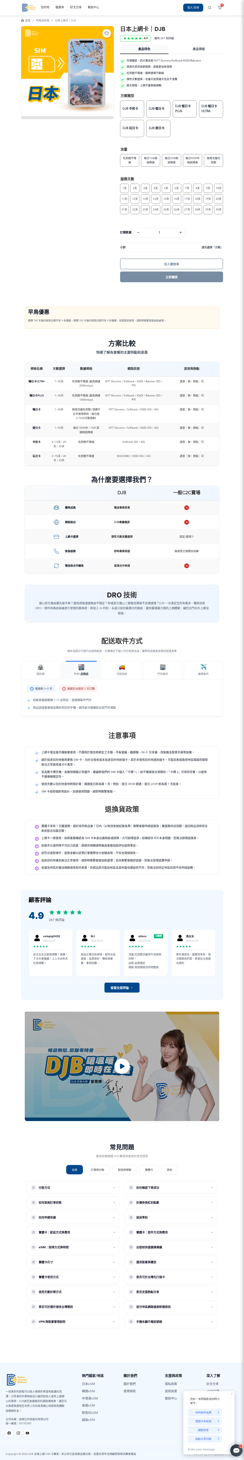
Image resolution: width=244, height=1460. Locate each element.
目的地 (45, 7)
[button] (122, 1066)
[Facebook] (9, 1433)
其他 (169, 1170)
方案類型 (127, 96)
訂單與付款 (97, 1170)
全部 (74, 1170)
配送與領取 (124, 1170)
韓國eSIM (88, 1391)
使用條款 (130, 1391)
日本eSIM (88, 1384)
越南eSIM (88, 1420)
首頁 (27, 20)
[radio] (132, 109)
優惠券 (59, 7)
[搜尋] (209, 7)
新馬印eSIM (90, 1413)
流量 (123, 149)
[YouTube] (27, 1433)
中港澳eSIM (90, 1398)
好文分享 (76, 7)
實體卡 (149, 1170)
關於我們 (130, 1384)
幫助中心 (93, 7)
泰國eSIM (88, 1405)
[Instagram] (18, 1433)
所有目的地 (42, 20)
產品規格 (199, 49)
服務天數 (127, 179)
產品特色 (144, 49)
